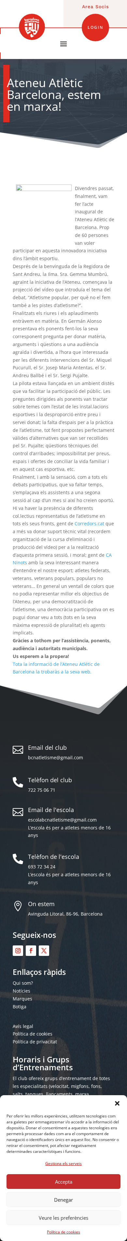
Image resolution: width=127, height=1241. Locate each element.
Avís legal (23, 1026)
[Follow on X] (44, 950)
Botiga (19, 1006)
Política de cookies (63, 1232)
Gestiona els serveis (63, 1163)
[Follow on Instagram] (18, 950)
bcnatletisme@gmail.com (55, 757)
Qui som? (23, 983)
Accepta (63, 1181)
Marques (22, 999)
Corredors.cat (89, 523)
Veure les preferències (63, 1217)
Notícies (21, 991)
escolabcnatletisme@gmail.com (62, 820)
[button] (117, 1103)
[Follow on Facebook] (31, 950)
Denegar (63, 1199)
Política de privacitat (35, 1041)
